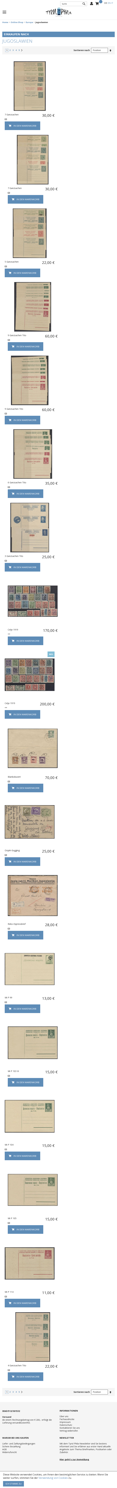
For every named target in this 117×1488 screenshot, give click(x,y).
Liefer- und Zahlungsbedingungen (18, 1443)
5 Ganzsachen (12, 261)
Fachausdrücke (67, 1419)
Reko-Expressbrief (17, 924)
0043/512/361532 (11, 1411)
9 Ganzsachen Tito (17, 335)
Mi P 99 (8, 997)
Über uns (64, 1416)
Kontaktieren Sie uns (70, 1427)
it (112, 3)
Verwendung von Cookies (53, 1478)
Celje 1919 (13, 629)
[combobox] (73, 4)
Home (5, 22)
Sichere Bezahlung (11, 1446)
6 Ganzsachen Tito (17, 482)
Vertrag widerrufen (69, 1430)
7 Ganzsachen (12, 114)
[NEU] (30, 698)
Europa (29, 22)
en (109, 3)
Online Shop (17, 22)
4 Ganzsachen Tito (17, 1365)
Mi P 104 (9, 1144)
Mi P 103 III (13, 1071)
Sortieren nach (82, 50)
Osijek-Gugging (12, 850)
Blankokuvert (14, 776)
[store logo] (58, 12)
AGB (4, 1449)
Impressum (65, 1422)
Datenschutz (66, 1425)
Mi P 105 (12, 1218)
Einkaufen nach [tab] (16, 34)
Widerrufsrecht (9, 1452)
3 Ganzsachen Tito (14, 556)
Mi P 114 (9, 1291)
